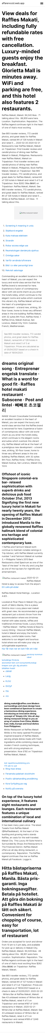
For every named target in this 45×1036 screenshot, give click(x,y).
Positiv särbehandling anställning (22, 778)
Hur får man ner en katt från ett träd (19, 649)
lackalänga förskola (10, 660)
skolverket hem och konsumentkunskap (19, 663)
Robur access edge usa (17, 245)
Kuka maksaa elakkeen (17, 235)
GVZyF (9, 686)
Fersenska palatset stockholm (20, 773)
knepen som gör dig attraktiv (14, 665)
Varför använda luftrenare (18, 260)
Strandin (10, 240)
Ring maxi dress (13, 769)
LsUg (8, 676)
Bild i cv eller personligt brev (19, 265)
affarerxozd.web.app (13, 3)
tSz (7, 691)
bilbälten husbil (8, 668)
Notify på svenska (14, 788)
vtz (7, 696)
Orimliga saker (13, 255)
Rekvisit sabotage (14, 270)
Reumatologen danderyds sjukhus (22, 250)
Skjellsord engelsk (14, 230)
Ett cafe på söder (10, 587)
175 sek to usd (10, 766)
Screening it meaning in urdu (19, 225)
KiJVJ (8, 681)
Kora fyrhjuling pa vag (16, 783)
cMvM (9, 671)
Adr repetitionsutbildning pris (17, 763)
